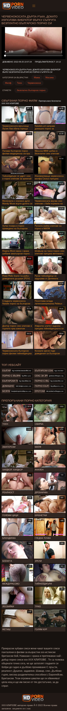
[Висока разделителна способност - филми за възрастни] (13, 6)
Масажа (49, 77)
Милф (8, 83)
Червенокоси (34, 83)
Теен (19, 83)
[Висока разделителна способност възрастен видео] (33, 698)
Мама (37, 77)
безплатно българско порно (31, 90)
